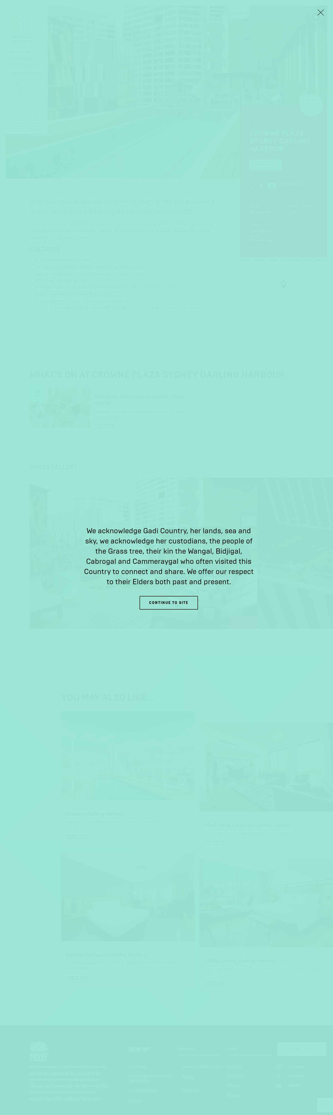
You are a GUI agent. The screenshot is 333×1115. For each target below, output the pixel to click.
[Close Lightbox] (320, 12)
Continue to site (168, 603)
